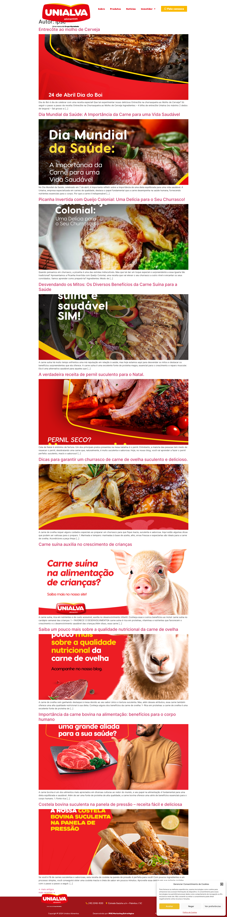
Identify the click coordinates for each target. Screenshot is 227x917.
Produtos (115, 8)
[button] (221, 884)
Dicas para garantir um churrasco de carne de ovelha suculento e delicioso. (113, 459)
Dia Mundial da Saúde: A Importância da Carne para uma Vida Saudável (109, 114)
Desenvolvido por (113, 913)
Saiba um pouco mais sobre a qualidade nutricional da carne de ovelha (108, 629)
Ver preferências (213, 906)
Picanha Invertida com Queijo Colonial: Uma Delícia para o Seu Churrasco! (112, 199)
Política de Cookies (190, 912)
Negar (191, 906)
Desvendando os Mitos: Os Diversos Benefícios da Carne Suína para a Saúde (108, 287)
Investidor (147, 8)
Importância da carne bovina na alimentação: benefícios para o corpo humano (107, 717)
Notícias (131, 8)
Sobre (101, 8)
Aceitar (169, 906)
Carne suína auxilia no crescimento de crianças (85, 544)
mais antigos (46, 889)
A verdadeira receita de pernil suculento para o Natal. (91, 374)
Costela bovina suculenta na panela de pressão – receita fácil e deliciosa (110, 804)
